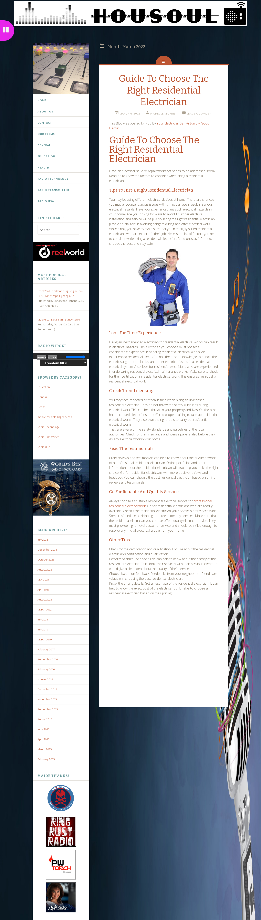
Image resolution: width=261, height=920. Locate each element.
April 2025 (43, 589)
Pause (41, 357)
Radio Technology (53, 179)
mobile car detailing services (55, 417)
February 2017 (46, 649)
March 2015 (45, 749)
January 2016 (45, 679)
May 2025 (43, 579)
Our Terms (46, 134)
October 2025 (46, 559)
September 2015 (48, 709)
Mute (52, 357)
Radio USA (46, 201)
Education (46, 156)
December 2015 (47, 689)
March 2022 (45, 609)
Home (42, 100)
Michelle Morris (163, 113)
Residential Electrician (170, 190)
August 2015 (45, 719)
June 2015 (43, 729)
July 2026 (43, 539)
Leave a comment (200, 113)
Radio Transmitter (53, 190)
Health (43, 167)
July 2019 (43, 629)
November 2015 (47, 699)
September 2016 (48, 659)
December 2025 (47, 549)
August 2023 (45, 599)
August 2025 (45, 569)
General (44, 145)
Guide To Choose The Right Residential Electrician (164, 90)
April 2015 (43, 739)
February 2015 (46, 759)
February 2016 (46, 669)
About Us (45, 111)
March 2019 (45, 639)
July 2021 (43, 619)
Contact (45, 123)
